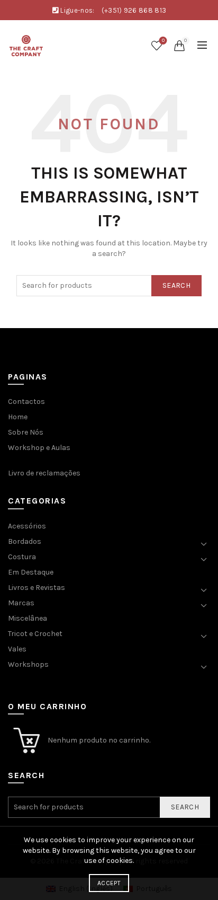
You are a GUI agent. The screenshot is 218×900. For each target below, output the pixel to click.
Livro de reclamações (44, 473)
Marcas (21, 602)
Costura (22, 556)
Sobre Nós (25, 432)
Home (18, 416)
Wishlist (163, 40)
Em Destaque (30, 572)
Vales (17, 649)
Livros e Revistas (36, 587)
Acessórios (27, 526)
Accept (109, 883)
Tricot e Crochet (35, 633)
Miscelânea (27, 618)
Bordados (24, 541)
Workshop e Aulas (39, 447)
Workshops (28, 664)
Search (176, 285)
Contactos (26, 401)
